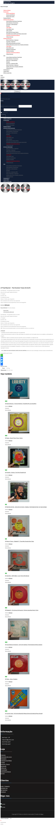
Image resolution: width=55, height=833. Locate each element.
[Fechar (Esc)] (1, 822)
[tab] (28, 310)
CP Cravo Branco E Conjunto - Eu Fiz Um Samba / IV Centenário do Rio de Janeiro (23, 644)
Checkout (3, 792)
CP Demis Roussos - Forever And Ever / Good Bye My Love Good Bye (20, 403)
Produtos (3, 755)
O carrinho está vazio (5, 98)
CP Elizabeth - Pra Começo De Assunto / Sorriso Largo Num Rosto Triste (21, 610)
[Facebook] (27, 357)
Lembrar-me (5, 112)
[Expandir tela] (3, 822)
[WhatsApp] (27, 355)
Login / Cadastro (5, 786)
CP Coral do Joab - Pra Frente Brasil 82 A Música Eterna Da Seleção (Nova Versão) (24, 713)
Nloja (42, 814)
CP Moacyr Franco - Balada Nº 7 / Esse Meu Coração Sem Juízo (19, 541)
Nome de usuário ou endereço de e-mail (9, 106)
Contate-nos (4, 788)
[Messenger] (27, 360)
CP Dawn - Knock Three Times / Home (14, 438)
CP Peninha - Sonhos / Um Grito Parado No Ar (15, 472)
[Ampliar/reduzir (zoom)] (5, 822)
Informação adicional (8, 312)
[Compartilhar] (27, 364)
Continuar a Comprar (15, 98)
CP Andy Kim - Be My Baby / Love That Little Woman (17, 575)
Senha (2, 109)
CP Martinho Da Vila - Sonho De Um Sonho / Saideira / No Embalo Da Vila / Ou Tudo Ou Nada (26, 507)
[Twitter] (27, 362)
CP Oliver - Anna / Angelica (11, 679)
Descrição (5, 310)
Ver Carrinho (4, 790)
